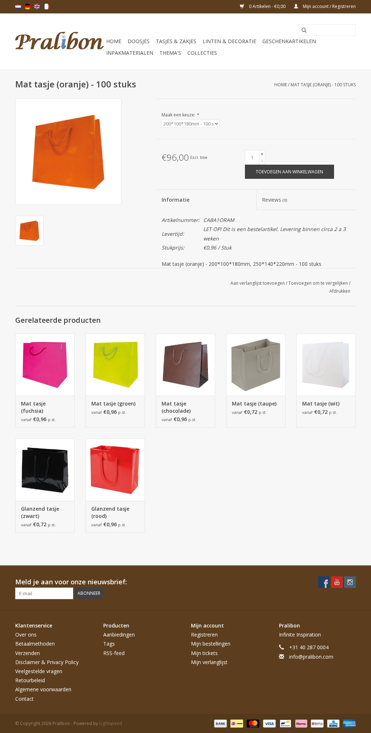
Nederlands (18, 6)
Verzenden (27, 653)
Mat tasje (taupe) (254, 403)
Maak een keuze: (180, 115)
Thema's (170, 52)
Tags (109, 643)
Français (46, 6)
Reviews (274, 199)
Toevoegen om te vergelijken (318, 283)
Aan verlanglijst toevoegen (258, 283)
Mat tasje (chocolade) (176, 407)
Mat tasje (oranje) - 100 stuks (323, 85)
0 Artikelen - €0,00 (267, 6)
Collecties (202, 52)
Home (113, 41)
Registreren (204, 634)
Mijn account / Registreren (329, 6)
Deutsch (27, 6)
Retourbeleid (30, 680)
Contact (24, 698)
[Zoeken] (301, 30)
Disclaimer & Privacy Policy (47, 662)
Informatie (175, 199)
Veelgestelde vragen (38, 671)
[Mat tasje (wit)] (326, 365)
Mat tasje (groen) (113, 403)
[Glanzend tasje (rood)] (115, 469)
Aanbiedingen (119, 634)
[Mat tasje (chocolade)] (185, 365)
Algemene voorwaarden (43, 689)
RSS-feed (114, 653)
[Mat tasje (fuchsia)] (45, 365)
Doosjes (139, 41)
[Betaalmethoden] (220, 723)
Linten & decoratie (229, 41)
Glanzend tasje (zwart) (40, 512)
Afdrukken (339, 291)
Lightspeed (110, 723)
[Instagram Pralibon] (350, 582)
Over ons (26, 634)
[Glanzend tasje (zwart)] (45, 469)
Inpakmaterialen (129, 52)
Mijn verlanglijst (209, 662)
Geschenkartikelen (289, 41)
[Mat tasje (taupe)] (255, 365)
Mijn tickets (204, 653)
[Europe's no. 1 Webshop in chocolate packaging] (59, 41)
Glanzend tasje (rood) (110, 512)
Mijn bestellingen (210, 643)
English (37, 6)
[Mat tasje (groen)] (115, 365)
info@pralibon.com (311, 656)
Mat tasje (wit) (320, 403)
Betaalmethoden (35, 643)
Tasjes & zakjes (176, 41)
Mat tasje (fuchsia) (33, 407)
